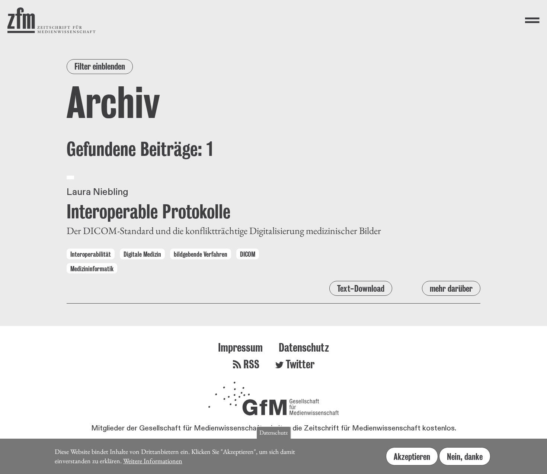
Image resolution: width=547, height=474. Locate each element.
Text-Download (360, 289)
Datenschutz (304, 347)
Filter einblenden (99, 66)
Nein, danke (465, 456)
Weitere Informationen (152, 460)
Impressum (240, 347)
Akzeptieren (412, 456)
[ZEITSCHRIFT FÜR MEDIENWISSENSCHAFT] (51, 20)
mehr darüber (451, 289)
